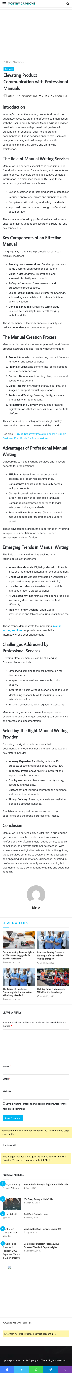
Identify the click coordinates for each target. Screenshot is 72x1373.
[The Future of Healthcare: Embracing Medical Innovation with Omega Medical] (19, 977)
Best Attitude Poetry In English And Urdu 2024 (46, 1184)
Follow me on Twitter (17, 1322)
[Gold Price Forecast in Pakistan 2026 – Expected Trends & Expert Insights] (12, 1251)
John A (11, 96)
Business (19, 62)
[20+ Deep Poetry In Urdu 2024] (12, 1204)
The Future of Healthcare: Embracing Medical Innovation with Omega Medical (17, 992)
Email (6, 1078)
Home (9, 62)
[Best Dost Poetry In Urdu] (12, 1218)
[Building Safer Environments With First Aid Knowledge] (53, 977)
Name (7, 1066)
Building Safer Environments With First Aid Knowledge (51, 991)
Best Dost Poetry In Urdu (36, 1214)
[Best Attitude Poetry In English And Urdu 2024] (12, 1189)
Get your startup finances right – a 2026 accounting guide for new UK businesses (18, 955)
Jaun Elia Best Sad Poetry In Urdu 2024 (42, 1228)
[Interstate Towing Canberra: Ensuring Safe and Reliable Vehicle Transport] (53, 940)
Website (7, 1091)
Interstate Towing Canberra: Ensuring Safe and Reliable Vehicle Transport (50, 955)
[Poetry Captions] (21, 3)
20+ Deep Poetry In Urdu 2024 (38, 1199)
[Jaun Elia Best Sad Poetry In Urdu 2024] (12, 1233)
